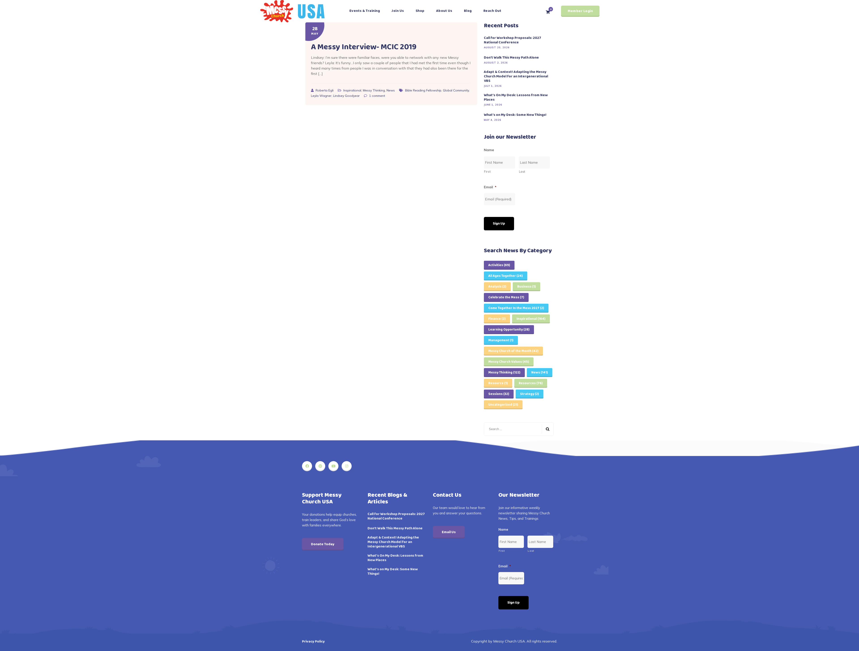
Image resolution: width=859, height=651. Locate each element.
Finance (497, 319)
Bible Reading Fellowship (423, 90)
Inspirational (352, 90)
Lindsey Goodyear (346, 96)
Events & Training (364, 11)
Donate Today (322, 544)
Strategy (529, 394)
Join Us (397, 11)
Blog (468, 11)
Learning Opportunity (508, 329)
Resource (498, 383)
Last (522, 171)
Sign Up (499, 223)
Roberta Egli (325, 90)
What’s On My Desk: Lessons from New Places (516, 97)
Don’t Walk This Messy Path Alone (511, 57)
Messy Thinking (374, 90)
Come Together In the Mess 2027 (516, 308)
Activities (499, 265)
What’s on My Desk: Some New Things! (515, 115)
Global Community (456, 90)
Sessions (498, 394)
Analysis (497, 286)
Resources (531, 383)
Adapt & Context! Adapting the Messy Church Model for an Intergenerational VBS (516, 76)
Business (526, 286)
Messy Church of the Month (513, 351)
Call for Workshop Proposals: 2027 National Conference (512, 40)
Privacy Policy (313, 641)
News (391, 90)
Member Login (580, 11)
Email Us (449, 532)
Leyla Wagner (321, 96)
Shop (420, 11)
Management (500, 340)
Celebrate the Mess (506, 297)
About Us (444, 11)
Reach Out (492, 11)
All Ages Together (505, 276)
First (487, 171)
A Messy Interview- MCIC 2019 (364, 46)
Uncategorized (503, 404)
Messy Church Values (508, 362)
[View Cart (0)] (548, 12)
